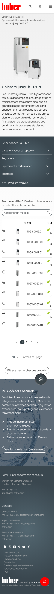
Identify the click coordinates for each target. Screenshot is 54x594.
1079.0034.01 (35, 325)
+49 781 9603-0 (9, 489)
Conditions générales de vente (18, 565)
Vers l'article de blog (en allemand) (24, 449)
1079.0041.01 (34, 315)
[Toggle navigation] (50, 6)
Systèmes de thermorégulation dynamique (23, 20)
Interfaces (7, 173)
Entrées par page (32, 357)
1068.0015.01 (35, 231)
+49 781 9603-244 (10, 523)
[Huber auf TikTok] (29, 547)
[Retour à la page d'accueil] (11, 6)
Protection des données (15, 555)
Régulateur (8, 158)
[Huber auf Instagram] (10, 547)
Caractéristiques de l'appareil (18, 150)
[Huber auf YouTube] (23, 547)
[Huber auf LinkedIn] (14, 547)
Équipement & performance (17, 166)
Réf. (29, 223)
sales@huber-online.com (32, 514)
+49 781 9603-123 (10, 514)
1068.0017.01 (34, 252)
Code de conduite (12, 558)
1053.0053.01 (35, 304)
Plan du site (9, 562)
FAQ (6, 571)
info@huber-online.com (13, 492)
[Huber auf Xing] (19, 547)
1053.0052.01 (35, 283)
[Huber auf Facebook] (5, 547)
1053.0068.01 (35, 294)
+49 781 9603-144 (10, 535)
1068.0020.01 (35, 263)
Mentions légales (12, 552)
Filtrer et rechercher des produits (27, 370)
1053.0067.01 (35, 273)
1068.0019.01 (35, 242)
